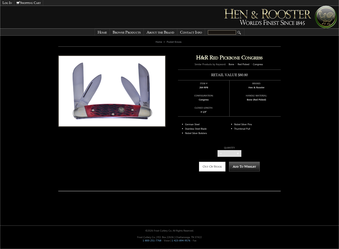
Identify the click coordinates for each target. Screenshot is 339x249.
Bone (231, 64)
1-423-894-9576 (181, 240)
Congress (258, 64)
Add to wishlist (244, 166)
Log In (7, 3)
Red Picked (243, 64)
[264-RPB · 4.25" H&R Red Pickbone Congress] (112, 91)
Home (102, 32)
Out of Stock (212, 166)
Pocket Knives (174, 41)
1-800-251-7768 (152, 240)
